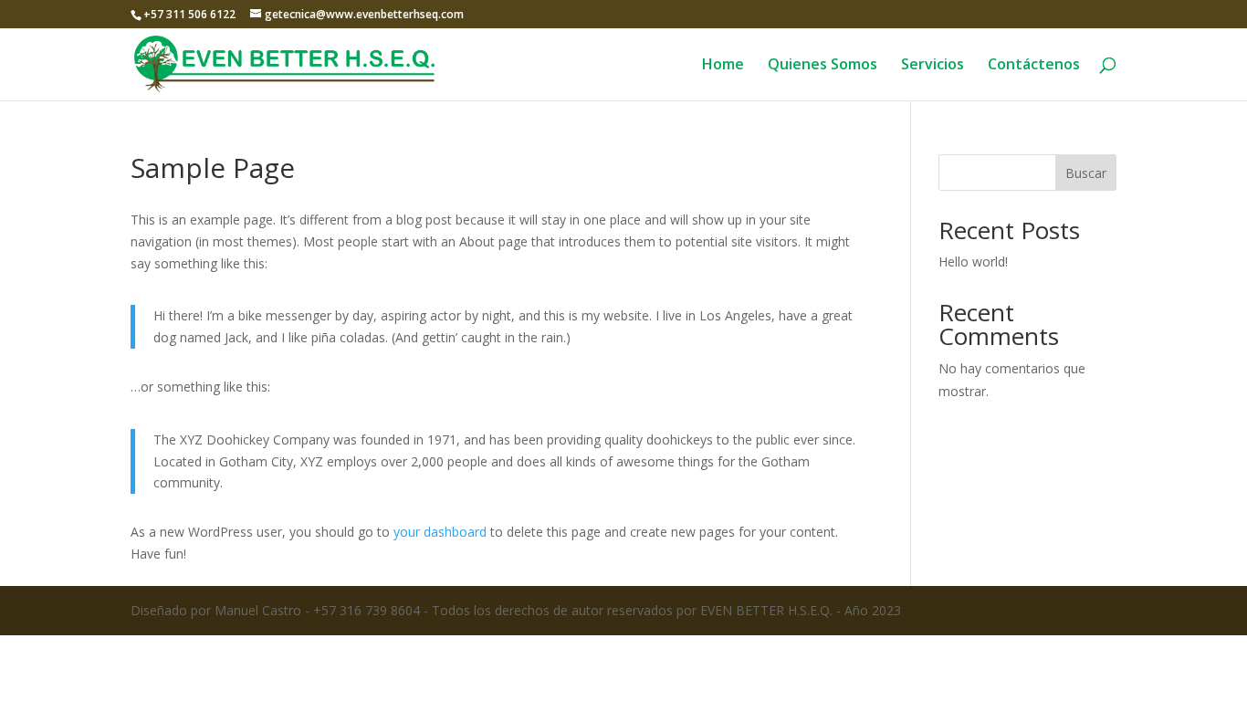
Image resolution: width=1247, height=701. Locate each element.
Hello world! (973, 261)
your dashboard (440, 531)
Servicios (932, 66)
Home (723, 66)
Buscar (1085, 173)
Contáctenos (1034, 66)
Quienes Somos (822, 66)
